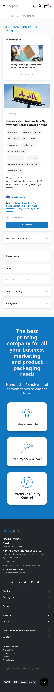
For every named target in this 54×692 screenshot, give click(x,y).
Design (18, 203)
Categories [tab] (11, 303)
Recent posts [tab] (12, 256)
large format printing (31, 132)
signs (33, 138)
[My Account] (40, 6)
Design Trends (30, 206)
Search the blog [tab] (14, 291)
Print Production (13, 209)
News (36, 209)
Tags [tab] (8, 268)
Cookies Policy (9, 653)
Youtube (25, 582)
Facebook (6, 582)
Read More (27, 225)
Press (24, 203)
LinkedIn (19, 582)
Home (4, 16)
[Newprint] (12, 6)
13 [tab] (32, 74)
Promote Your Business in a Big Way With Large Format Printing (26, 123)
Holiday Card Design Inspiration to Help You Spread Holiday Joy (25, 65)
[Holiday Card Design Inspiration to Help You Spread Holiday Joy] (27, 53)
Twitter (12, 582)
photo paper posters (16, 151)
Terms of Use (8, 650)
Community (27, 209)
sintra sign (32, 158)
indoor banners (14, 171)
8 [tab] (25, 74)
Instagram (32, 582)
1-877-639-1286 (17, 546)
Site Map (6, 656)
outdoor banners (15, 158)
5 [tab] (21, 74)
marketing (12, 132)
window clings (28, 145)
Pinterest (38, 582)
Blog (11, 16)
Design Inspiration (14, 206)
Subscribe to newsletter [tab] (18, 238)
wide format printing (16, 138)
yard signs (12, 145)
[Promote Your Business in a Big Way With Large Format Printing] (27, 95)
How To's (32, 203)
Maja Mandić (19, 197)
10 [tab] (28, 74)
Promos (9, 211)
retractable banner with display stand (23, 164)
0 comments (16, 217)
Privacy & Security (10, 646)
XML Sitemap (8, 660)
